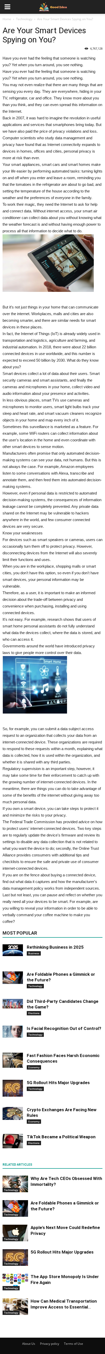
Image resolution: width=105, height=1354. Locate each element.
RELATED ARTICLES (17, 1164)
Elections (34, 1013)
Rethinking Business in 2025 (55, 947)
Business (33, 953)
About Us (28, 1343)
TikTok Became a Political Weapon (61, 1136)
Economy (34, 1067)
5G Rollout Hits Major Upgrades (58, 1082)
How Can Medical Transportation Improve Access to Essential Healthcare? (64, 1307)
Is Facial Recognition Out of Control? (64, 1028)
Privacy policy (49, 1343)
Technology (35, 986)
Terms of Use (73, 1343)
